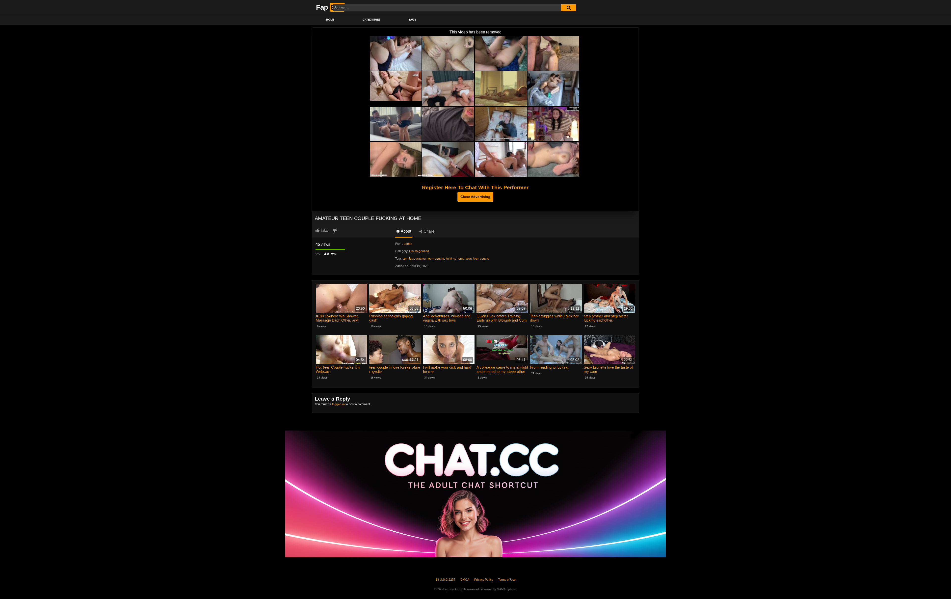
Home (330, 19)
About (405, 231)
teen (469, 258)
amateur (408, 258)
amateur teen (424, 258)
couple (439, 258)
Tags (412, 19)
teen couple (481, 258)
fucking (450, 258)
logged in (338, 404)
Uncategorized (419, 251)
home (460, 258)
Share (428, 231)
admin (408, 243)
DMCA (464, 579)
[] (568, 7)
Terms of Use (507, 579)
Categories (371, 19)
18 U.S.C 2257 (445, 579)
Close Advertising (475, 197)
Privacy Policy (483, 579)
